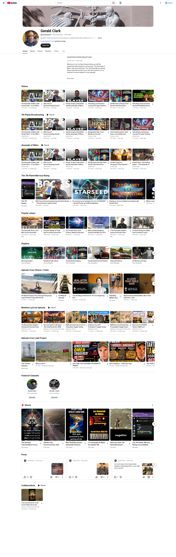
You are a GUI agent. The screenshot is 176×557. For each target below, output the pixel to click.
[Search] (113, 3)
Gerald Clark (24, 136)
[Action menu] (62, 477)
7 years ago (129, 460)
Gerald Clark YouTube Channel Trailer (79, 57)
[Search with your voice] (120, 3)
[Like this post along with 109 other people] (24, 477)
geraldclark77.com (48, 41)
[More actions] (42, 104)
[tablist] (88, 51)
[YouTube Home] (12, 3)
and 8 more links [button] (60, 41)
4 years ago (39, 460)
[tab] (25, 51)
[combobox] (83, 3)
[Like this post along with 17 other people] (115, 477)
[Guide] (3, 3)
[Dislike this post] (31, 477)
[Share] (51, 477)
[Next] (154, 96)
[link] (43, 469)
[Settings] (160, 3)
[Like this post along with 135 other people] (70, 477)
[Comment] (149, 477)
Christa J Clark (92, 136)
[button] (70, 78)
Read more (70, 78)
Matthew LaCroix (26, 329)
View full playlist (26, 263)
